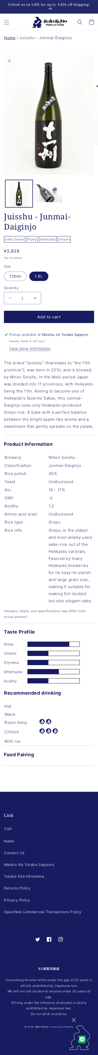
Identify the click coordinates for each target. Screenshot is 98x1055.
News (9, 841)
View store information (29, 348)
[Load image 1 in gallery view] (19, 193)
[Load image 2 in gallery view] (49, 193)
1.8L (39, 276)
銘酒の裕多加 (42, 1026)
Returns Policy (17, 888)
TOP (8, 829)
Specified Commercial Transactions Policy (43, 912)
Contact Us (14, 853)
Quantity (11, 288)
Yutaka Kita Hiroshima (24, 876)
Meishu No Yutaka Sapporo (29, 864)
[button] (6, 22)
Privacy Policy (17, 900)
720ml (15, 276)
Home (9, 37)
